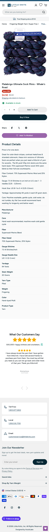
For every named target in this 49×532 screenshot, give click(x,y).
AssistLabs (29, 529)
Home (4, 24)
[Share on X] (19, 128)
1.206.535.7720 (15, 423)
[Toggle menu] (3, 5)
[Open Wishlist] (45, 528)
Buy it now (24, 117)
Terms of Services (32, 468)
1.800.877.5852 (15, 410)
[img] (24, 339)
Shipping (5, 98)
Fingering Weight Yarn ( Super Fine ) (24, 24)
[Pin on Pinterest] (26, 128)
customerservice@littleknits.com (22, 437)
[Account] (35, 5)
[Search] (43, 12)
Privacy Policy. (7, 471)
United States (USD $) (14, 491)
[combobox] (24, 12)
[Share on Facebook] (12, 128)
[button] (22, 388)
